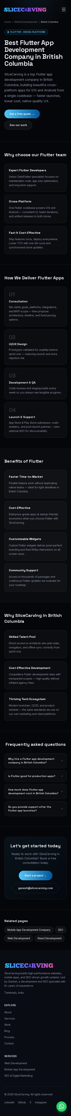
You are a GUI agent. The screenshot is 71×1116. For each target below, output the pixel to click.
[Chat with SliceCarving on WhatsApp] (61, 1106)
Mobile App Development (19, 1069)
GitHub (22, 1102)
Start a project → (36, 875)
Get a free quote (22, 113)
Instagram (41, 1102)
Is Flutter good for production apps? (35, 776)
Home (7, 22)
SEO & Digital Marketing (18, 1075)
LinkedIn (9, 1102)
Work (7, 1024)
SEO (60, 929)
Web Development (18, 938)
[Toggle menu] (63, 9)
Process (9, 1037)
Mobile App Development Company (28, 929)
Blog (7, 1030)
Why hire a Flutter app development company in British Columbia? (35, 760)
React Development (50, 938)
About (7, 1012)
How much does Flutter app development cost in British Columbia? (35, 791)
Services (9, 1018)
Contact (9, 1043)
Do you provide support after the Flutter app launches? (35, 808)
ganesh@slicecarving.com (35, 888)
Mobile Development (26, 22)
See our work (18, 125)
